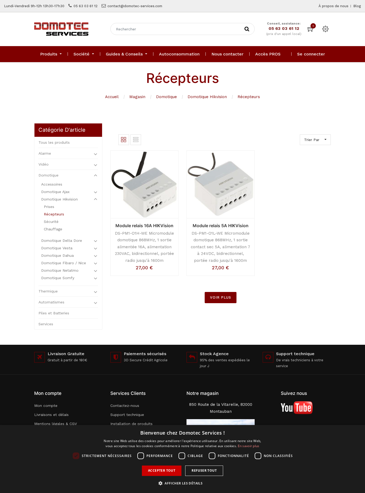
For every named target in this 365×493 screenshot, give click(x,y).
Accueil (112, 96)
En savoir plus (248, 446)
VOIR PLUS (220, 297)
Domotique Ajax (55, 192)
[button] (182, 483)
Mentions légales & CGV (55, 424)
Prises (49, 207)
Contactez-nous (124, 405)
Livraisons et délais (51, 414)
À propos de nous (333, 6)
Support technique (127, 414)
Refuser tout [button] (204, 470)
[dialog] (182, 459)
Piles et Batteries (53, 313)
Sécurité (51, 221)
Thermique (48, 291)
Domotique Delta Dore (61, 240)
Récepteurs (249, 96)
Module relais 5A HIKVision (220, 225)
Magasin (137, 96)
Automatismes (51, 302)
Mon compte (45, 405)
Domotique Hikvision (207, 96)
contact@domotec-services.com (134, 6)
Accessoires (51, 184)
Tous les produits (54, 142)
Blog (357, 6)
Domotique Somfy (57, 278)
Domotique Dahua (57, 255)
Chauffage (53, 229)
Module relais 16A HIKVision (144, 225)
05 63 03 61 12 (85, 6)
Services (45, 324)
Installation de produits (131, 424)
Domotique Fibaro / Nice (63, 263)
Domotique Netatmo (60, 270)
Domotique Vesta (56, 248)
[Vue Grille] (123, 139)
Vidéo (43, 164)
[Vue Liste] (135, 139)
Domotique (166, 96)
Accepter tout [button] (161, 470)
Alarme (44, 153)
